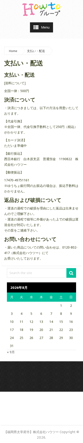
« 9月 (11, 352)
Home (13, 51)
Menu (45, 27)
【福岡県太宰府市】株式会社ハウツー (31, 432)
